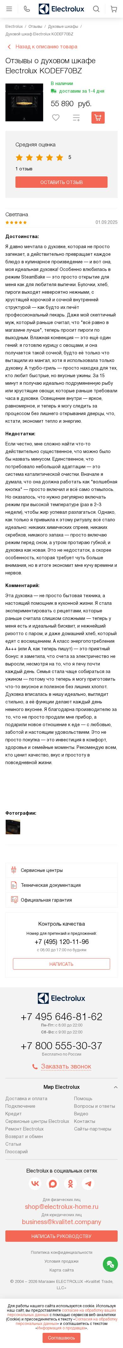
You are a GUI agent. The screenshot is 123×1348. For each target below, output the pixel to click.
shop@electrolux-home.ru (61, 1206)
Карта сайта (62, 1270)
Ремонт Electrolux (24, 1128)
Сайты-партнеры (92, 1128)
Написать (61, 964)
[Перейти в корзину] (114, 9)
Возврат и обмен (24, 1136)
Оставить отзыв (61, 182)
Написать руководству (61, 1236)
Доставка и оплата (26, 1098)
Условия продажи (61, 1261)
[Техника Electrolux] (61, 9)
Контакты (84, 1121)
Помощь (83, 1098)
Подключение (20, 1106)
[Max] (52, 1183)
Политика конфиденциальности (61, 1252)
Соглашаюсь (61, 1337)
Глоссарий (16, 1151)
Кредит (13, 1113)
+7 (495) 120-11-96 (62, 941)
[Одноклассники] (70, 1183)
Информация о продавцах (61, 1328)
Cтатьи (13, 1144)
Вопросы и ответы (94, 1106)
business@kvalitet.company (61, 1221)
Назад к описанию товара (46, 46)
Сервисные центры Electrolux (37, 1121)
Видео (81, 1113)
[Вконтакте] (35, 1183)
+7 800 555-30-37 (61, 1046)
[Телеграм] (88, 1183)
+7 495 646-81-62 (61, 1017)
